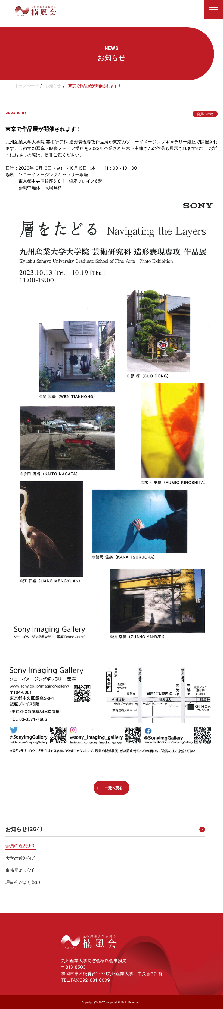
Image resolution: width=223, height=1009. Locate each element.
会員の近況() (20, 845)
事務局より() (20, 870)
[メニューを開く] (213, 9)
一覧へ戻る (113, 788)
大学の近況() (20, 858)
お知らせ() (23, 829)
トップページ (26, 85)
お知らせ (53, 85)
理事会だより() (22, 882)
